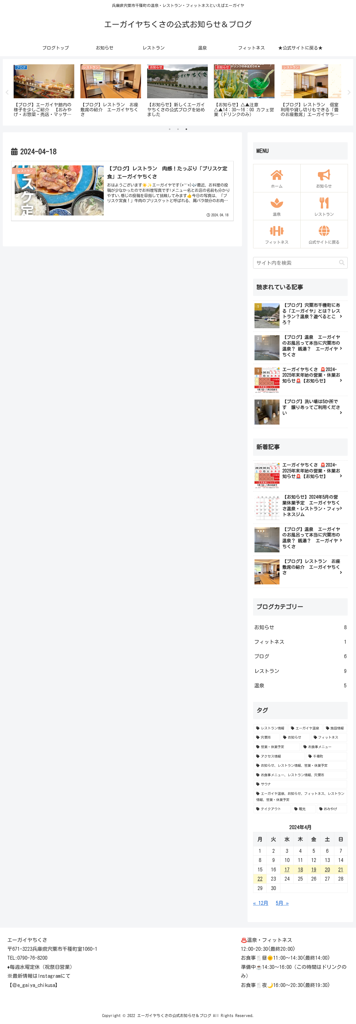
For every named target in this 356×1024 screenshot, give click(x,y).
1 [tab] (169, 129)
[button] (342, 262)
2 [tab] (178, 129)
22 (260, 878)
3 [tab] (186, 129)
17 (287, 869)
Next (349, 92)
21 (340, 869)
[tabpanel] (44, 91)
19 (313, 869)
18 (300, 869)
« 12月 (260, 902)
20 (327, 869)
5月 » (282, 902)
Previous (7, 92)
